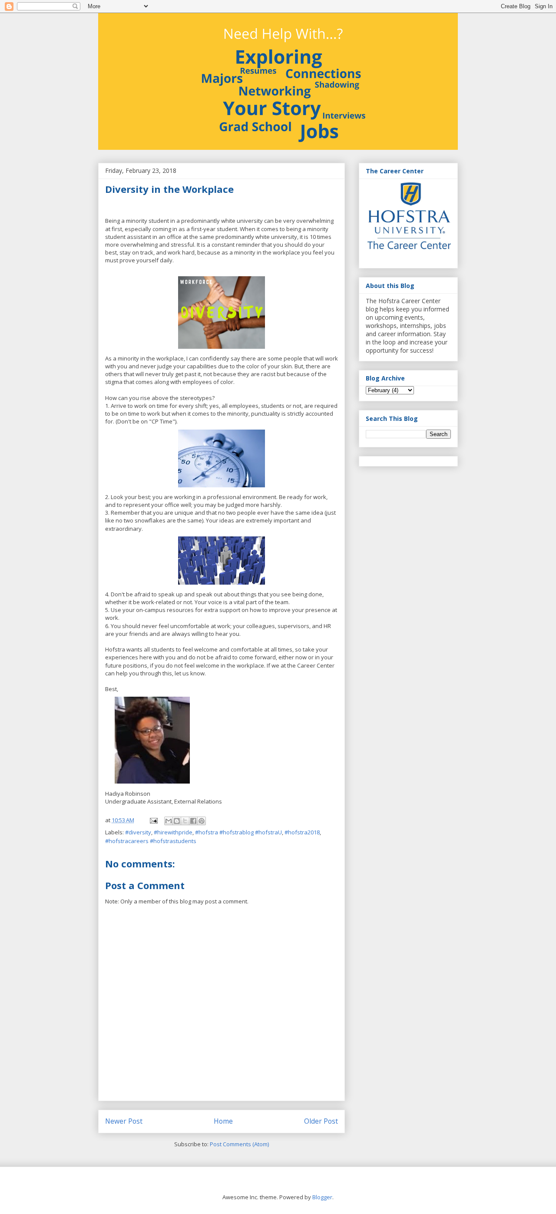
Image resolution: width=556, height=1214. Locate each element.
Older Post (321, 1121)
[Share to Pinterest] (201, 821)
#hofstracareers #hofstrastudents (150, 841)
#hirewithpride (173, 832)
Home (223, 1121)
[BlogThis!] (176, 821)
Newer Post (123, 1121)
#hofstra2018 (302, 832)
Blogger (322, 1197)
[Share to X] (185, 821)
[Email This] (168, 821)
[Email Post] (153, 820)
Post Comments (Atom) (239, 1144)
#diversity (138, 832)
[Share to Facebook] (193, 821)
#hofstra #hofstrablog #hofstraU (238, 832)
